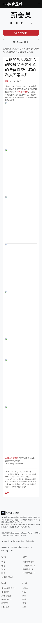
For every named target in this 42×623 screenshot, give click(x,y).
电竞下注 (5, 603)
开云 (24, 603)
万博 (24, 607)
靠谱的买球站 (7, 599)
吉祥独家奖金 (21, 42)
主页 (3, 562)
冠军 (24, 592)
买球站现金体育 (7, 595)
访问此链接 (21, 32)
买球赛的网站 (28, 562)
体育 (3, 565)
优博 (24, 599)
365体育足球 (12, 4)
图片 (7, 81)
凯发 (24, 595)
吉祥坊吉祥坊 (22, 92)
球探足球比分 (28, 569)
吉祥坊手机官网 (11, 458)
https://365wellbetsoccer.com (12, 524)
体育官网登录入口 (8, 588)
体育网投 (5, 592)
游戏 (3, 569)
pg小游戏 (5, 607)
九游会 (25, 588)
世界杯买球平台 (28, 565)
